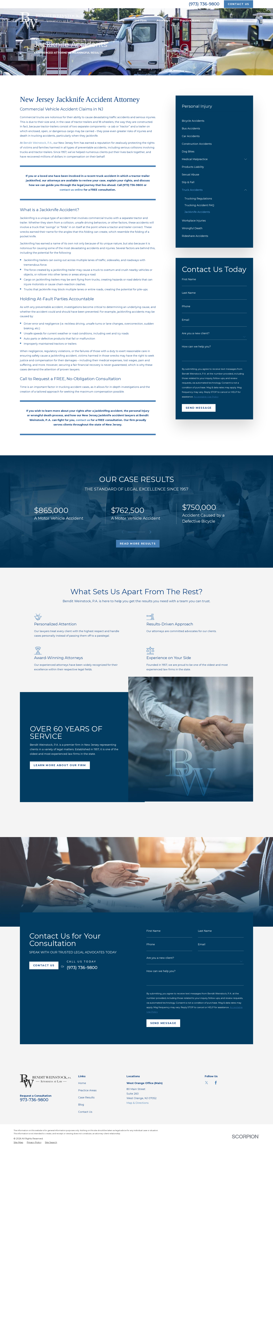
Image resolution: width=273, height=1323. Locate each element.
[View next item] (150, 532)
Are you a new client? (195, 333)
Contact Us (85, 1111)
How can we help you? (196, 346)
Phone (186, 306)
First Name (189, 279)
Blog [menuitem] (240, 20)
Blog (81, 1104)
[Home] (52, 20)
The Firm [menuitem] (140, 20)
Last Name (189, 293)
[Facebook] (216, 1082)
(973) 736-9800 (204, 3)
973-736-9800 (34, 1099)
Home (82, 1083)
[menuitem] (214, 121)
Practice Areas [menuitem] (190, 20)
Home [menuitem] (120, 20)
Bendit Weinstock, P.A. (37, 142)
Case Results (86, 1097)
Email (185, 320)
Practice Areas (87, 1090)
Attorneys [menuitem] (163, 20)
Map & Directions (138, 1102)
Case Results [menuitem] (218, 20)
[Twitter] (206, 1082)
